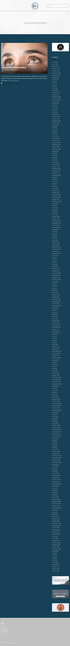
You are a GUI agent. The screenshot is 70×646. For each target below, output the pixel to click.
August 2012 (55, 308)
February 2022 (56, 68)
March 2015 (55, 240)
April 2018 (54, 160)
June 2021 (54, 84)
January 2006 (56, 477)
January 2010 (55, 375)
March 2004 (55, 516)
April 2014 (54, 264)
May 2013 (54, 288)
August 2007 (55, 438)
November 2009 (56, 379)
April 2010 (54, 369)
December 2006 (56, 456)
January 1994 (55, 540)
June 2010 (54, 364)
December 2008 (56, 403)
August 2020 (55, 103)
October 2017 (56, 173)
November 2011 (56, 327)
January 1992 (55, 569)
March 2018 (55, 162)
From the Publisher (18, 71)
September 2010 (56, 358)
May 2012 (54, 314)
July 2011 (54, 336)
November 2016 (56, 197)
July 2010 (54, 362)
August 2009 (55, 386)
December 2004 (56, 501)
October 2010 (56, 356)
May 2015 (54, 236)
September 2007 (56, 436)
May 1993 (54, 558)
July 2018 (54, 153)
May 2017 (54, 184)
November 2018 (56, 145)
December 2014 (56, 247)
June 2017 (54, 182)
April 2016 (54, 212)
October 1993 (55, 547)
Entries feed (4, 628)
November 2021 (56, 75)
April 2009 (55, 395)
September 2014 (56, 253)
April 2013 (54, 290)
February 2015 (56, 242)
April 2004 (55, 514)
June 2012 (54, 312)
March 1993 (55, 562)
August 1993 (55, 551)
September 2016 (56, 201)
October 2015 (56, 225)
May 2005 (54, 493)
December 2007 (56, 429)
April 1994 (54, 536)
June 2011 (54, 338)
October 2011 (55, 329)
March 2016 (55, 214)
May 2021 (54, 86)
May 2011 (54, 340)
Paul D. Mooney (27, 71)
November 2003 (56, 525)
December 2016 (56, 195)
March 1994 (55, 538)
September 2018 (56, 149)
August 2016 (55, 203)
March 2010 (55, 371)
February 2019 (56, 138)
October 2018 (56, 147)
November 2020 (56, 99)
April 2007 (55, 447)
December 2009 (56, 377)
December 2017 (56, 168)
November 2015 (56, 223)
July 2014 (54, 258)
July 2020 (54, 105)
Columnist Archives (9, 71)
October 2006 (56, 460)
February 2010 (56, 373)
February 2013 (56, 295)
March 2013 (55, 292)
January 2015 (55, 245)
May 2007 (54, 445)
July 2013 (54, 284)
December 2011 (56, 325)
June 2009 (55, 390)
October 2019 (55, 123)
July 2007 (54, 440)
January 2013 (55, 297)
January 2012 (55, 323)
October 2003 (56, 527)
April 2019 (54, 134)
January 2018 (55, 166)
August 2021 (55, 79)
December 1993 (56, 543)
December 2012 (56, 299)
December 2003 (56, 523)
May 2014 (54, 262)
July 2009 (54, 388)
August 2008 (55, 412)
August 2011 (55, 334)
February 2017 (56, 190)
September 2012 (56, 305)
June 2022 (55, 62)
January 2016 (55, 219)
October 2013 (55, 277)
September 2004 (57, 508)
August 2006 (55, 464)
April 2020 (55, 112)
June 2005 (55, 490)
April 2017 (54, 186)
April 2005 (55, 495)
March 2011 (55, 345)
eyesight (5, 83)
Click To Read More (13, 80)
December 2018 (56, 142)
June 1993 (54, 556)
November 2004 (56, 503)
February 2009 (56, 399)
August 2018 (55, 151)
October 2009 (56, 382)
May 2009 (54, 392)
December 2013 (56, 273)
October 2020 (56, 101)
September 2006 (56, 462)
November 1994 (56, 534)
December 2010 (56, 351)
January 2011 (55, 349)
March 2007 (55, 449)
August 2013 (55, 282)
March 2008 (55, 423)
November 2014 (56, 249)
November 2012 (56, 301)
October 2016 (56, 199)
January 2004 (56, 521)
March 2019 (55, 136)
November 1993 (56, 545)
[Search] (67, 5)
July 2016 (54, 205)
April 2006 (55, 471)
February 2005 (56, 499)
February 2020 (56, 116)
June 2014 (54, 260)
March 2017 (55, 188)
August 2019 (55, 125)
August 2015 (55, 229)
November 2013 (56, 275)
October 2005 (56, 482)
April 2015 (54, 238)
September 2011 (56, 332)
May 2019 (54, 132)
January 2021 (55, 95)
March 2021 (55, 90)
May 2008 (54, 419)
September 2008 (56, 410)
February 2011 (55, 347)
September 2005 (56, 484)
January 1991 (55, 571)
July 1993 (54, 553)
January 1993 (55, 566)
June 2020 (55, 108)
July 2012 (54, 310)
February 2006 (56, 475)
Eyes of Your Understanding (14, 67)
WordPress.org (4, 631)
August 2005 (55, 486)
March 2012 (55, 319)
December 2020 (56, 97)
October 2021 (55, 77)
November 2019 (56, 121)
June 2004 (55, 510)
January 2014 (55, 271)
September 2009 (56, 384)
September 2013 (56, 279)
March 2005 (55, 497)
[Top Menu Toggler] (67, 12)
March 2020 (55, 114)
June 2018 (54, 155)
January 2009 (56, 401)
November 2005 (56, 479)
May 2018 (54, 158)
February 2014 (56, 269)
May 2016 (54, 210)
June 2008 (55, 416)
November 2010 (56, 353)
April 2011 (54, 342)
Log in (2, 626)
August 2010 (55, 360)
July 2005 (54, 488)
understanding (15, 83)
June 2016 (54, 208)
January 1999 (55, 532)
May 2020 (54, 110)
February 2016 (56, 216)
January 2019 (55, 140)
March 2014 (55, 266)
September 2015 (56, 227)
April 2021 (54, 88)
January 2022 (55, 71)
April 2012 (54, 316)
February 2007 (56, 451)
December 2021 (56, 73)
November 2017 (56, 171)
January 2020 (56, 118)
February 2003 (56, 529)
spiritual (9, 83)
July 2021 (54, 81)
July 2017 (54, 179)
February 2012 (56, 321)
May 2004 (54, 512)
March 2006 (55, 473)
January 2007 (56, 453)
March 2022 (55, 66)
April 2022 (54, 64)
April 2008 (55, 421)
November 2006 (56, 458)
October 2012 (55, 303)
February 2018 (56, 164)
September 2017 (56, 175)
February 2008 (56, 425)
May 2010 (54, 366)
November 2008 (56, 406)
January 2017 (55, 192)
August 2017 (55, 177)
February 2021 (56, 92)
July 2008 (54, 414)
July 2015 (54, 232)
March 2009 (55, 397)
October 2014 (56, 251)
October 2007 (56, 434)
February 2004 (56, 519)
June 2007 (55, 442)
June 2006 (55, 466)
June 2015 (54, 234)
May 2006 (54, 469)
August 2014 (55, 255)
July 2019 (54, 127)
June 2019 (54, 129)
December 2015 (56, 221)
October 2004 (56, 506)
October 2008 (56, 408)
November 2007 (56, 432)
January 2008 (56, 427)
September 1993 (56, 549)
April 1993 (54, 560)
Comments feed (5, 629)
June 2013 (54, 286)
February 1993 (56, 564)
